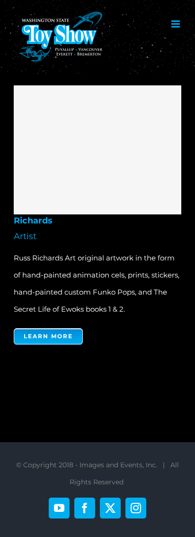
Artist (25, 236)
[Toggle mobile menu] (176, 24)
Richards (95, 150)
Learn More (48, 336)
